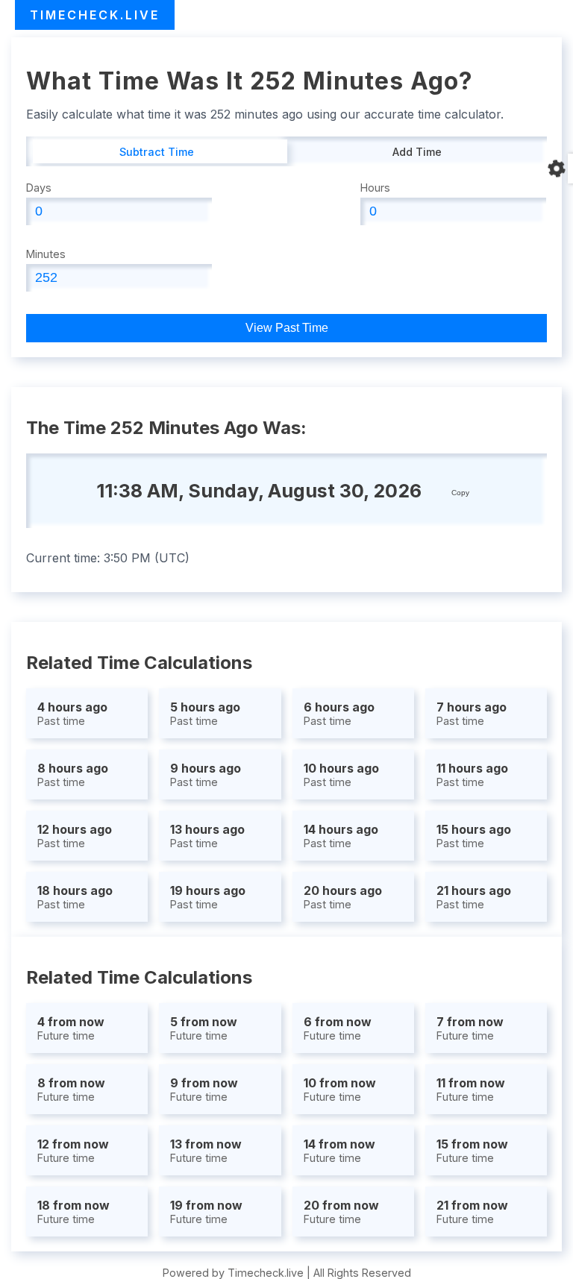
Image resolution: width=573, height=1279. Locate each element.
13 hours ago (207, 835)
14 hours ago (341, 835)
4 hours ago (72, 713)
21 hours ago (473, 897)
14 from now (339, 1150)
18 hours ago (75, 897)
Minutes (46, 254)
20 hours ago (343, 897)
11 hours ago (472, 774)
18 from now (73, 1211)
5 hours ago (205, 713)
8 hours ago (72, 774)
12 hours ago (74, 835)
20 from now (341, 1211)
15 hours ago (473, 835)
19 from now (206, 1211)
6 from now (338, 1028)
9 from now (204, 1089)
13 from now (206, 1150)
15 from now (472, 1150)
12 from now (73, 1150)
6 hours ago (339, 713)
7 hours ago (471, 713)
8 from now (71, 1089)
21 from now (472, 1211)
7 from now (470, 1028)
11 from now (470, 1089)
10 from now (340, 1089)
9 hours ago (205, 774)
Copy (460, 492)
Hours (375, 187)
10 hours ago (341, 774)
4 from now (70, 1028)
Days (38, 187)
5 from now (203, 1028)
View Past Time (286, 327)
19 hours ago (207, 897)
